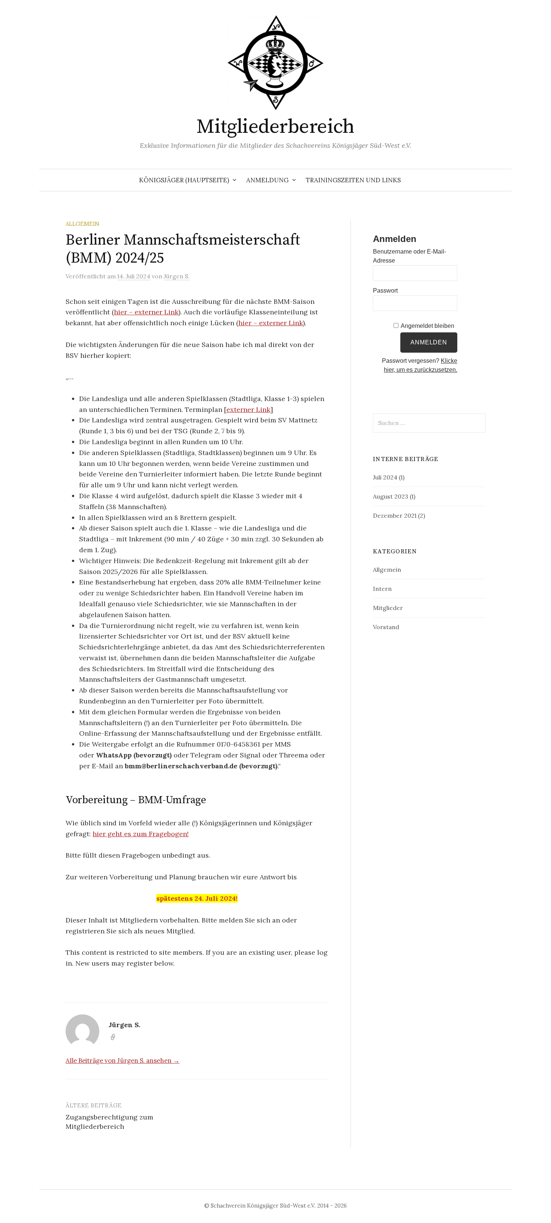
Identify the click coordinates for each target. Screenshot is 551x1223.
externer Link (248, 409)
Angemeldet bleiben (427, 326)
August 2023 (390, 496)
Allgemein (82, 223)
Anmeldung (267, 180)
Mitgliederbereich (275, 127)
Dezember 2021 (394, 515)
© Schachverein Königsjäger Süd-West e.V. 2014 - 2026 (275, 1205)
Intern (382, 588)
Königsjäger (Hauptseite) (184, 180)
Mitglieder (388, 608)
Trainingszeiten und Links (353, 180)
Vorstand (386, 627)
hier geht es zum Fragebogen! (141, 833)
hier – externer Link (146, 312)
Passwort (385, 290)
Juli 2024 (385, 477)
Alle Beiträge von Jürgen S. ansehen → (123, 1060)
